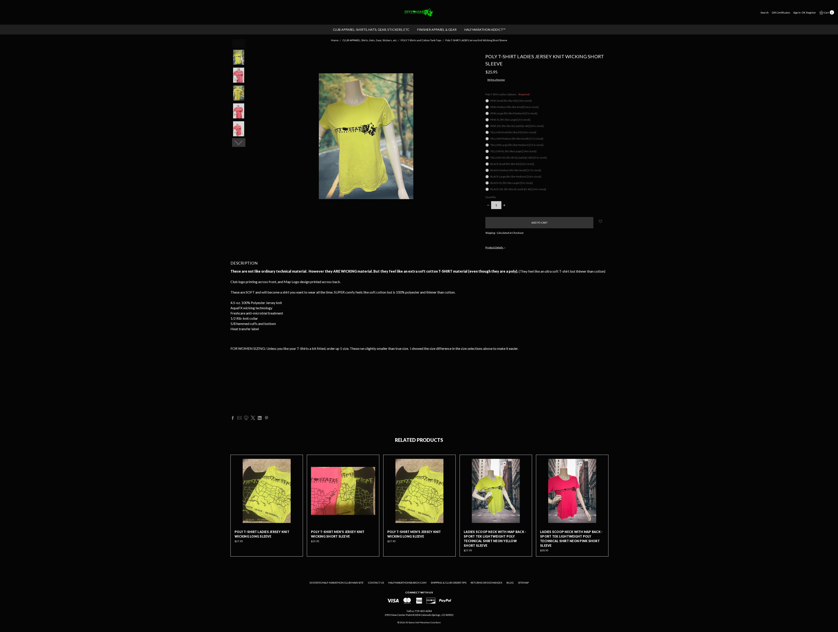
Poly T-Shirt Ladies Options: (507, 94)
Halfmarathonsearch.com (407, 582)
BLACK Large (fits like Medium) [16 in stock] (515, 176)
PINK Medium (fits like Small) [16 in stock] (514, 107)
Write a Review (496, 79)
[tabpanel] (266, 506)
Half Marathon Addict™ (484, 29)
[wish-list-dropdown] (600, 221)
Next (238, 142)
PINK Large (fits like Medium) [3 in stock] (513, 113)
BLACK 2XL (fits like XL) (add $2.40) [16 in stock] (518, 189)
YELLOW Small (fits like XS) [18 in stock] (513, 132)
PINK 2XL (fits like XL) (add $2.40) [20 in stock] (517, 126)
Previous (238, 43)
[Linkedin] (260, 418)
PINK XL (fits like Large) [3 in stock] (510, 119)
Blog (510, 582)
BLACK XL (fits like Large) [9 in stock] (511, 182)
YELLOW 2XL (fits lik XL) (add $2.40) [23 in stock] (518, 157)
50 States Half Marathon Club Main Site (336, 582)
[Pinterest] (266, 418)
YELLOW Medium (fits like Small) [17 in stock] (516, 138)
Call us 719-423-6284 (419, 611)
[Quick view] (295, 462)
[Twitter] (253, 418)
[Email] (239, 418)
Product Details (494, 247)
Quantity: (490, 197)
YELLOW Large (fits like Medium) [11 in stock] (516, 145)
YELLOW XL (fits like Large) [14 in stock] (513, 151)
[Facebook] (232, 418)
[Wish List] (295, 471)
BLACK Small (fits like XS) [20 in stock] (512, 164)
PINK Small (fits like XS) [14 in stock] (511, 100)
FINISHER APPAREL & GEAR (437, 29)
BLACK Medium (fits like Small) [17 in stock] (515, 170)
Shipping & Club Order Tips (448, 582)
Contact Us (376, 582)
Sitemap (523, 582)
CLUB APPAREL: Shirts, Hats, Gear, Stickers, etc (371, 29)
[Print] (246, 418)
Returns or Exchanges (486, 582)
